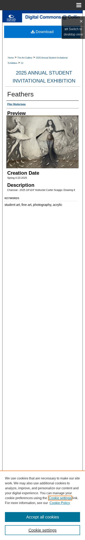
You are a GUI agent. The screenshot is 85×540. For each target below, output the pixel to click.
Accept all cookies (42, 517)
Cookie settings (60, 498)
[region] (42, 505)
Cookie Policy (60, 503)
